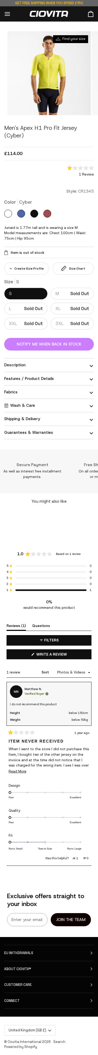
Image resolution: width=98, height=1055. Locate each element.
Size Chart (77, 268)
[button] (80, 171)
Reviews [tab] (16, 625)
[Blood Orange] (48, 215)
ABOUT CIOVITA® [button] (17, 969)
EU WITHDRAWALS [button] (18, 953)
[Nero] (36, 215)
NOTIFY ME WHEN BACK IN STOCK (49, 344)
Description (15, 365)
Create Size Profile (29, 268)
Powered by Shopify (20, 1046)
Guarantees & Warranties (28, 432)
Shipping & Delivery (22, 418)
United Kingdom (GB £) (27, 1030)
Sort (46, 672)
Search (59, 1041)
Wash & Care (22, 405)
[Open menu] (12, 13)
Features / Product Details (29, 378)
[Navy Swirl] (23, 215)
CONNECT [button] (12, 1001)
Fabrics (11, 392)
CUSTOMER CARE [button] (18, 984)
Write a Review (59, 655)
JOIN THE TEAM (70, 919)
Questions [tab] (41, 625)
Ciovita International (24, 1041)
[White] (10, 215)
